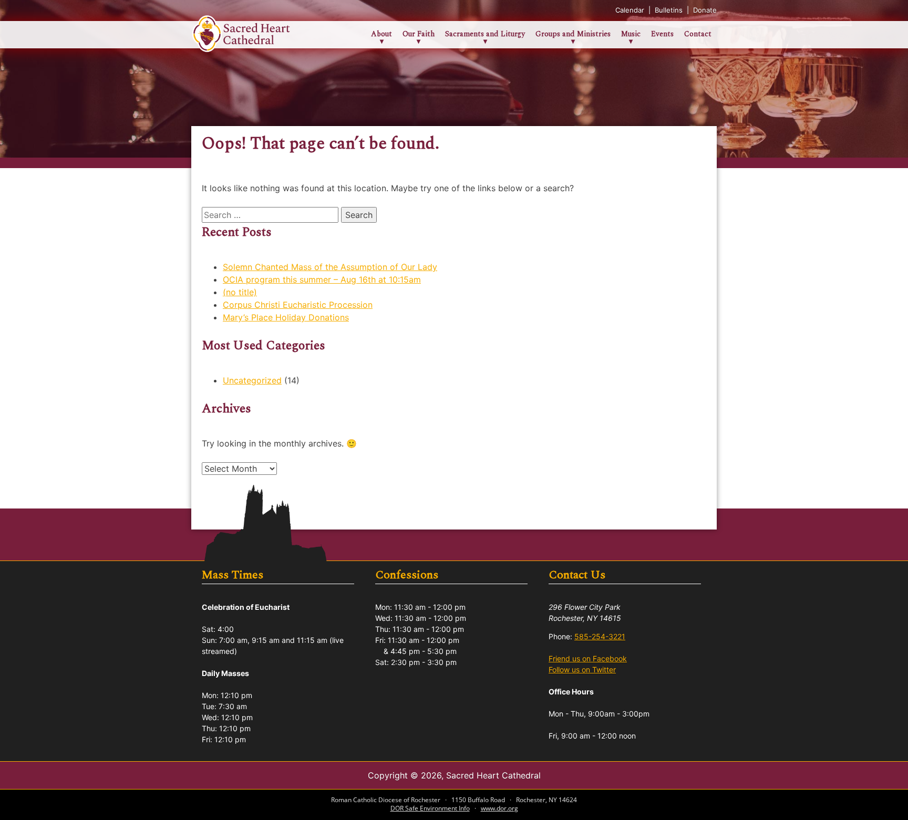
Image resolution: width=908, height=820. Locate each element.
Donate (705, 10)
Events (662, 33)
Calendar (630, 10)
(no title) (240, 292)
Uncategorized (252, 380)
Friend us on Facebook (588, 658)
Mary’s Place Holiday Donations (286, 317)
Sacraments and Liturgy (485, 33)
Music (631, 33)
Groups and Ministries (573, 33)
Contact (697, 33)
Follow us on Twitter (582, 669)
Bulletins (670, 10)
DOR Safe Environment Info (430, 808)
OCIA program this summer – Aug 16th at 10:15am (322, 279)
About (381, 33)
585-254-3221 (599, 636)
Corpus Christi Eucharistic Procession (298, 304)
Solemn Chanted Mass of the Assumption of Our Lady (330, 267)
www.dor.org (499, 808)
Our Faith (419, 33)
